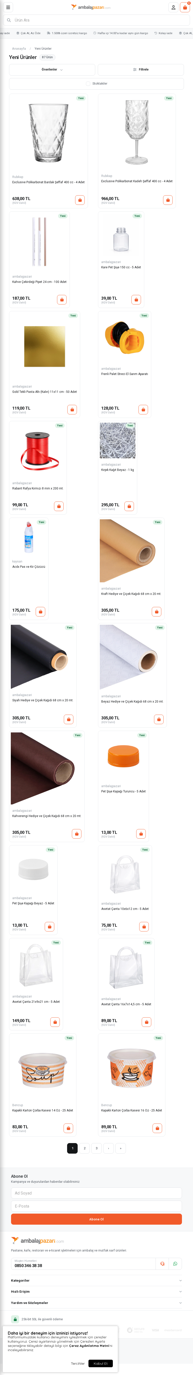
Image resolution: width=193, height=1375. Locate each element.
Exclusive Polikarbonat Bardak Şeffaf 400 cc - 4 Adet (48, 182)
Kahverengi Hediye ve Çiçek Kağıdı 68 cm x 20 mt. (46, 816)
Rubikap (17, 177)
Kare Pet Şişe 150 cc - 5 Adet (121, 267)
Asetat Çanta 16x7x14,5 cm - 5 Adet (126, 1004)
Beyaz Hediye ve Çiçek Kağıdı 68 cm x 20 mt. (132, 701)
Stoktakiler (99, 83)
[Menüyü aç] (8, 7)
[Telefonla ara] (162, 1264)
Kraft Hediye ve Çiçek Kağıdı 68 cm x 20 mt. (131, 594)
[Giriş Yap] (173, 7)
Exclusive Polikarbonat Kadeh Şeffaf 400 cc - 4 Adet (137, 181)
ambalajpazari (22, 276)
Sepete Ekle (79, 200)
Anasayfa (19, 48)
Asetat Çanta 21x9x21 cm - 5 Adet (36, 1002)
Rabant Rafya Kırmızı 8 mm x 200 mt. (38, 488)
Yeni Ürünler (43, 48)
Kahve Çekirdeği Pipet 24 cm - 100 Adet (39, 282)
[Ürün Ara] (8, 20)
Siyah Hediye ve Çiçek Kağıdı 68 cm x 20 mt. (42, 700)
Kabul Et (101, 1363)
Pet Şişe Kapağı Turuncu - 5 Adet (123, 791)
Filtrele (144, 69)
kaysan (17, 561)
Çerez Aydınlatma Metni (89, 1346)
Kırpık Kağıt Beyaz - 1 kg (117, 470)
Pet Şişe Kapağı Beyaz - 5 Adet (33, 903)
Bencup (17, 1105)
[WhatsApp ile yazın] (175, 1264)
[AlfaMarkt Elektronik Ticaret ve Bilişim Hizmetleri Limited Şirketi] (91, 7)
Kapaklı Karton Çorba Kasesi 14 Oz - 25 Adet (42, 1110)
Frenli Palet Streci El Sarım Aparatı (124, 374)
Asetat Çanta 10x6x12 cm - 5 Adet (125, 909)
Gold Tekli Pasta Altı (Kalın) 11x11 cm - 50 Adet (44, 392)
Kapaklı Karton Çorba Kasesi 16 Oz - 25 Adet (131, 1110)
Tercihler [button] (78, 1363)
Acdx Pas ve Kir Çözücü (28, 567)
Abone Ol (96, 1219)
